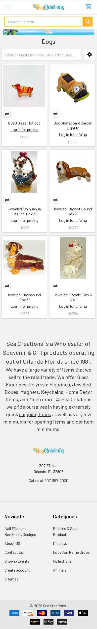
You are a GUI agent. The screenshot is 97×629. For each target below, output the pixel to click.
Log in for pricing (24, 129)
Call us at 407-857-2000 (48, 480)
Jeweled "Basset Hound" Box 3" (73, 211)
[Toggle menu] (7, 7)
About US (12, 543)
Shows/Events (16, 561)
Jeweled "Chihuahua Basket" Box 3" (24, 211)
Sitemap (11, 579)
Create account (17, 570)
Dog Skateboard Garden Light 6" (72, 125)
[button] (89, 55)
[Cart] (89, 6)
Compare (7, 114)
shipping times (35, 414)
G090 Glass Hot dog (24, 123)
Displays (60, 543)
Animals (59, 570)
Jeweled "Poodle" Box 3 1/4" (72, 297)
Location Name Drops (71, 552)
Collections (62, 561)
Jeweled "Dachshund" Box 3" (24, 297)
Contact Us (13, 552)
